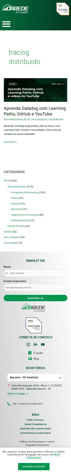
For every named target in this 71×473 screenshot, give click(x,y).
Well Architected (20, 220)
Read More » (10, 141)
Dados (14, 198)
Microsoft (16, 209)
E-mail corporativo (15, 281)
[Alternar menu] (6, 24)
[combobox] (35, 377)
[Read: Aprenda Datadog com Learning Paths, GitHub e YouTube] (35, 89)
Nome (7, 266)
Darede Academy (16, 226)
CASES (7, 231)
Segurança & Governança (24, 214)
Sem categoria (39, 119)
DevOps (15, 203)
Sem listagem (11, 242)
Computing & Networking (24, 192)
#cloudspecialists (13, 119)
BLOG (27, 119)
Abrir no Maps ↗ (18, 393)
